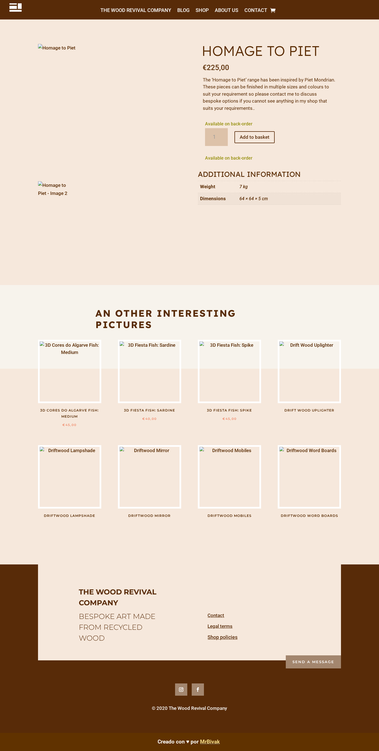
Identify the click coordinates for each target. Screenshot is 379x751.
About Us (226, 9)
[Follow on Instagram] (181, 689)
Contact (255, 9)
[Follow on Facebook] (198, 689)
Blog (183, 9)
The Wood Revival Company (135, 9)
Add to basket (254, 137)
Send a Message (313, 662)
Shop (202, 9)
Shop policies (222, 637)
